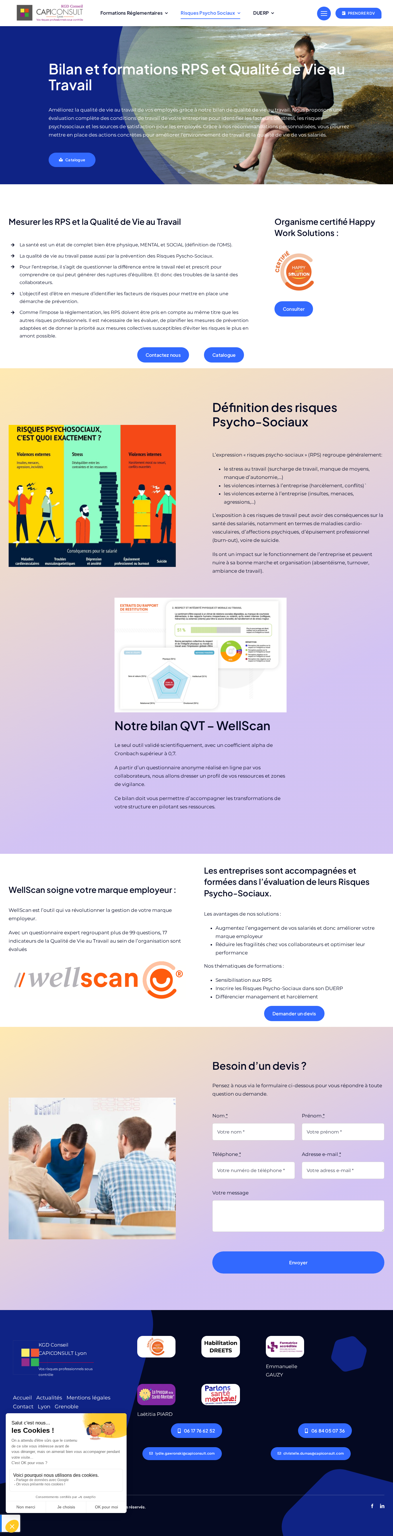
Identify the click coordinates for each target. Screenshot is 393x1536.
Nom (220, 1116)
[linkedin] (382, 1506)
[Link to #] (324, 13)
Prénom (313, 1116)
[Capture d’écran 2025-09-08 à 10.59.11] (97, 961)
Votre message (230, 1193)
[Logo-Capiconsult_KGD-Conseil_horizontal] (49, 5)
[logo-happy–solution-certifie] (156, 1338)
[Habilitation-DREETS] (220, 1338)
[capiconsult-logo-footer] (30, 1338)
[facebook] (372, 1506)
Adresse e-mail (321, 1154)
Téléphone (226, 1154)
